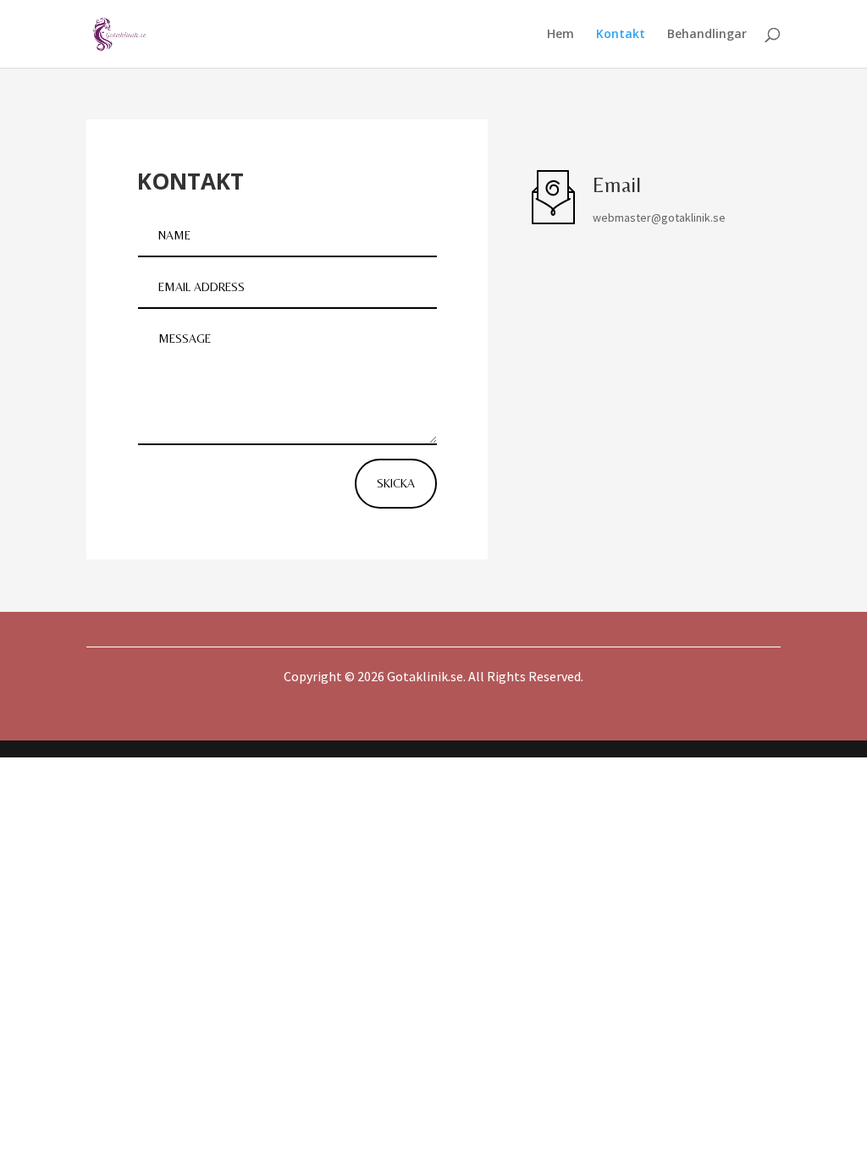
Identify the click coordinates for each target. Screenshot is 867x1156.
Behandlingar (707, 34)
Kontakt (620, 34)
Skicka (396, 483)
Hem (560, 34)
